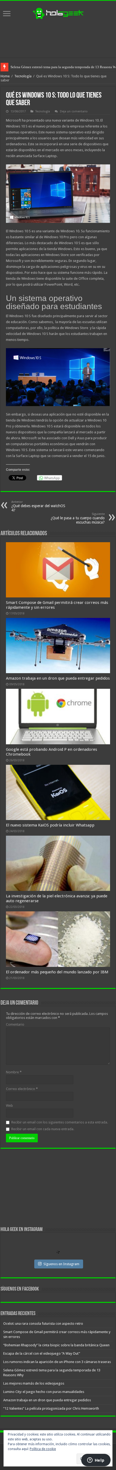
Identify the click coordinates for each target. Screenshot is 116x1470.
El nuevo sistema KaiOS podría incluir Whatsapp (50, 825)
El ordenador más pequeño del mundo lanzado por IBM (57, 972)
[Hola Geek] (58, 12)
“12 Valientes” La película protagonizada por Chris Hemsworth (51, 1408)
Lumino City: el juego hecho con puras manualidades (43, 1392)
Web (9, 1106)
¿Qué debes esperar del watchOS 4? (38, 506)
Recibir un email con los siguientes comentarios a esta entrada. (59, 1122)
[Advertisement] (58, 38)
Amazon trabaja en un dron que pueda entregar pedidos (58, 678)
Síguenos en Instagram (61, 1264)
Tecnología (23, 76)
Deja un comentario (74, 111)
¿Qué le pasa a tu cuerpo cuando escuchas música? (78, 518)
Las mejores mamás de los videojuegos (39, 67)
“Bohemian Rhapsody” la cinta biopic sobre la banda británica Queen (56, 1345)
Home (5, 76)
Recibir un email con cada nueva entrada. (42, 1129)
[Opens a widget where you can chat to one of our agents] (96, 1460)
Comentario (15, 1024)
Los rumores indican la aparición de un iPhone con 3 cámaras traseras (57, 1362)
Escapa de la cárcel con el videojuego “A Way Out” (41, 1353)
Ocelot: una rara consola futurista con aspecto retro (43, 1324)
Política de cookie (43, 1449)
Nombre (14, 1072)
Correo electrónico (22, 1089)
